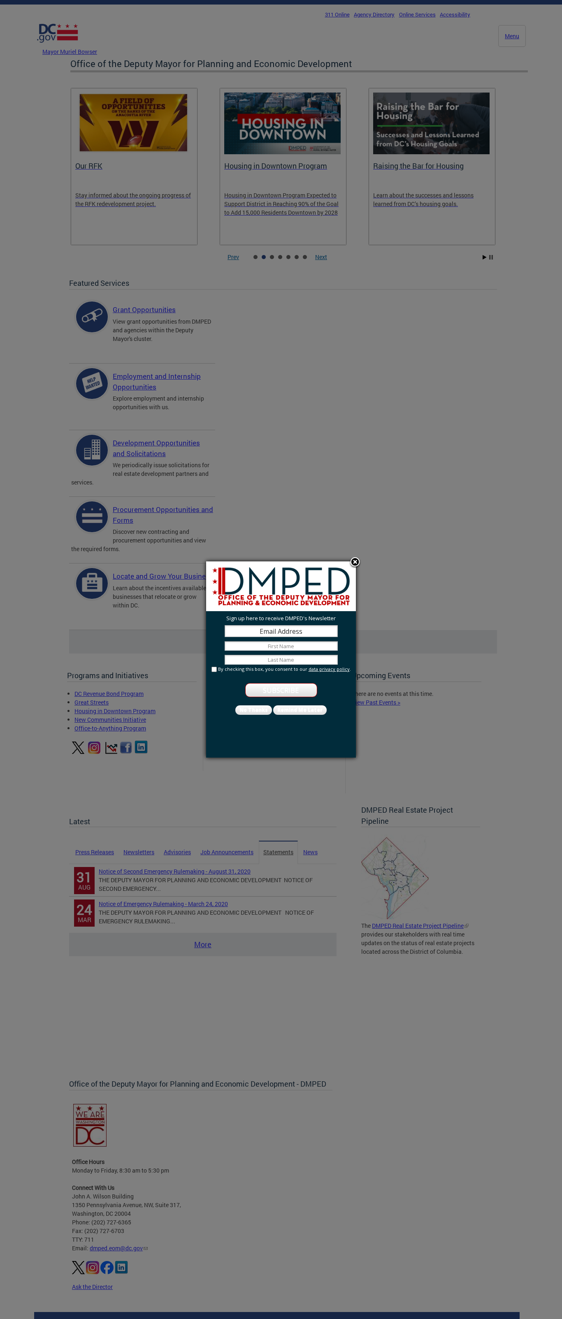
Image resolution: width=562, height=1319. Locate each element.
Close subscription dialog (355, 562)
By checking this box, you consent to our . (284, 669)
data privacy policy (329, 669)
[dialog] (281, 659)
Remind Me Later (300, 709)
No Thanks (253, 709)
